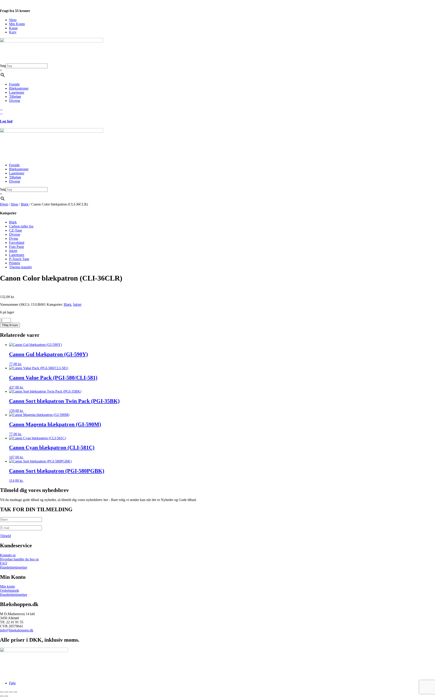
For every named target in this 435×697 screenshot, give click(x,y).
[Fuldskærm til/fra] (6, 692)
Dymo (13, 238)
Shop (13, 20)
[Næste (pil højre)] (6, 696)
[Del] (11, 692)
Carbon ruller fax (21, 226)
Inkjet (13, 251)
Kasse (13, 28)
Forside (14, 84)
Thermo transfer (20, 267)
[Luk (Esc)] (15, 692)
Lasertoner (16, 92)
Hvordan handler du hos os (19, 559)
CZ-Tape (15, 230)
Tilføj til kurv (10, 325)
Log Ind (6, 121)
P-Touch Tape (19, 259)
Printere (14, 263)
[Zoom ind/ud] (2, 692)
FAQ (3, 563)
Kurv (13, 32)
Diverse (14, 101)
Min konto (7, 586)
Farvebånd (16, 243)
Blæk (25, 204)
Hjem (4, 204)
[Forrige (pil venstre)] (2, 696)
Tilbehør (15, 96)
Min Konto (17, 24)
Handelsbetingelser (13, 567)
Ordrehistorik (9, 590)
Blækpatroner (19, 88)
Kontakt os (8, 555)
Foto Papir (16, 247)
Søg (3, 66)
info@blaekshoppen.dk (16, 630)
